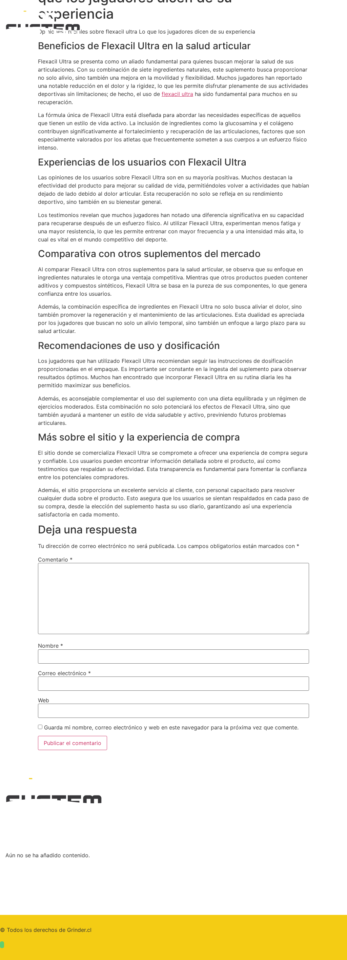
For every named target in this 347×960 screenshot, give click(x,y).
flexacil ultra (177, 94)
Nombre (50, 645)
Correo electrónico (64, 673)
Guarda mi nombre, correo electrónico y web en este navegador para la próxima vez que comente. (171, 727)
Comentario (55, 559)
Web (43, 700)
